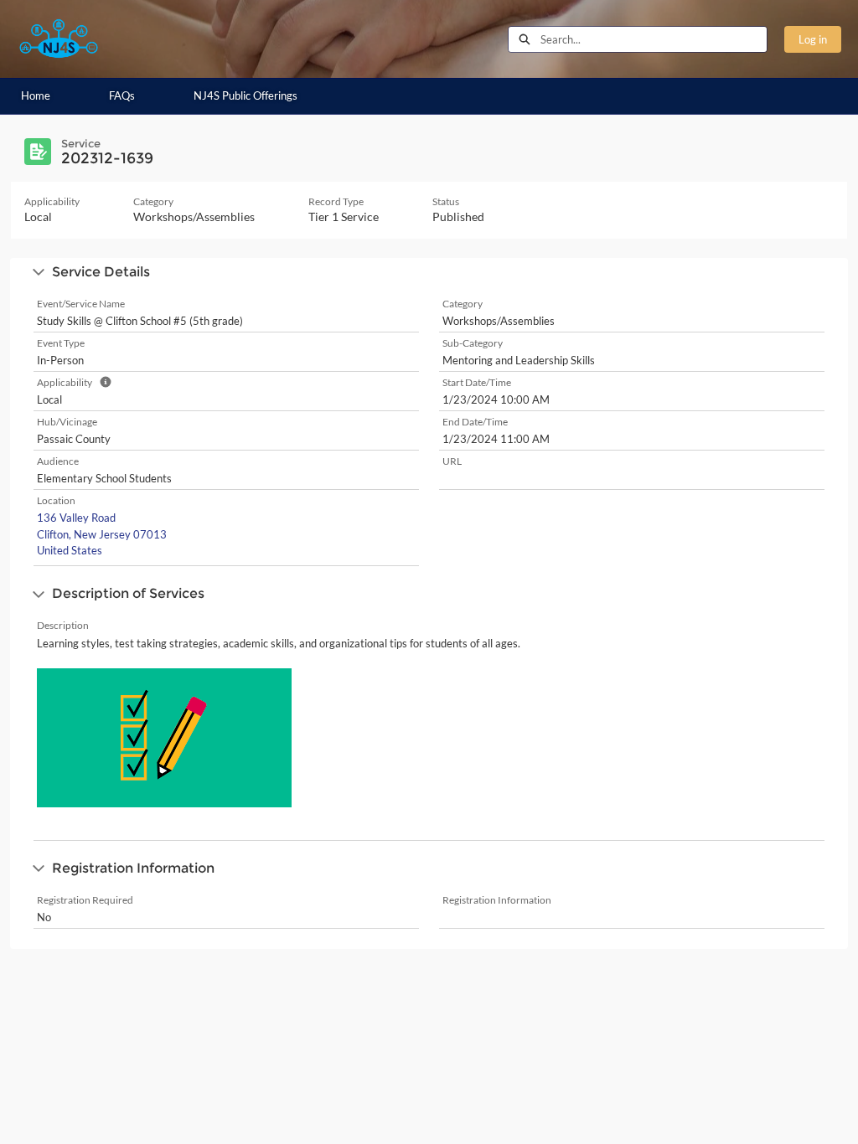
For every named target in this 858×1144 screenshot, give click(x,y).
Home (35, 95)
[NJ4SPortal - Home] (59, 39)
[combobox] (653, 39)
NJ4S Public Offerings (245, 95)
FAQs (122, 95)
